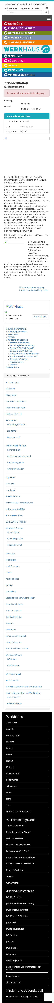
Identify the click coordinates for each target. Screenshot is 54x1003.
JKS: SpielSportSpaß (15, 928)
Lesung (9, 760)
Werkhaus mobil (13, 674)
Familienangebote (15, 462)
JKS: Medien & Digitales (17, 916)
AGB (30, 4)
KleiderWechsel (13, 496)
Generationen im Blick (16, 445)
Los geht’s (11, 430)
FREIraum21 (11, 420)
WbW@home (13, 665)
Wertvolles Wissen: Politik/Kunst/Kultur (24, 686)
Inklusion (10, 483)
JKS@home (12, 659)
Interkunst (10, 490)
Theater (13, 364)
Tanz (8, 805)
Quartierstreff (13, 437)
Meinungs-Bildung (14, 528)
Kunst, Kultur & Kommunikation (24, 353)
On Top (9, 585)
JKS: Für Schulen (13, 897)
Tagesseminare (17, 362)
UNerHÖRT (11, 629)
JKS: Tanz (10, 941)
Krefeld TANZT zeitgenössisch (19, 502)
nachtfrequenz (13, 566)
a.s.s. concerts (13, 697)
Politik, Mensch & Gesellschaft (23, 356)
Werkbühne (13, 367)
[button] (7, 328)
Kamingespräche (15, 538)
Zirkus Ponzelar (13, 982)
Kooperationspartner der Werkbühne (23, 693)
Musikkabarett (13, 773)
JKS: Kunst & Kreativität (17, 909)
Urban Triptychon (14, 642)
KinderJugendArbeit (17, 331)
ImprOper (10, 477)
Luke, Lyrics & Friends (16, 521)
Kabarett (10, 748)
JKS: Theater (11, 947)
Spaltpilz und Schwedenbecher (20, 598)
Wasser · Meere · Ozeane (17, 648)
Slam (8, 798)
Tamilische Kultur (14, 617)
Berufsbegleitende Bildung (22, 345)
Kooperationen (13, 976)
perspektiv (11, 591)
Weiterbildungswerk (18, 340)
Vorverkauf (22, 4)
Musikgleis (11, 559)
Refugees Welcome (18, 359)
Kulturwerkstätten (14, 515)
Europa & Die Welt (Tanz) (21, 351)
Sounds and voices (14, 604)
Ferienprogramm (14, 960)
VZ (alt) (11, 337)
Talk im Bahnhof (14, 545)
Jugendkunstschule (17, 328)
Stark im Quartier (14, 610)
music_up (10, 553)
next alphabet (12, 579)
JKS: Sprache (12, 935)
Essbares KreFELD (14, 414)
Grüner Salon (13, 532)
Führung (10, 741)
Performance (12, 779)
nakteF (9, 572)
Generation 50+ (14, 450)
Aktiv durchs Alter (15, 469)
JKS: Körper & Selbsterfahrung (20, 903)
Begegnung (11, 395)
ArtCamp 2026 (12, 382)
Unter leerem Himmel (16, 636)
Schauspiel (11, 786)
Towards (10, 623)
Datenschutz (40, 4)
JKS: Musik (11, 922)
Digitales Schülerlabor (16, 401)
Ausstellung (11, 722)
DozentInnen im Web (15, 407)
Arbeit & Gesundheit (19, 342)
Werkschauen (12, 680)
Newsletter (10, 4)
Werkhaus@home (14, 655)
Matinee (10, 767)
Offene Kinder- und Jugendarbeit (21, 996)
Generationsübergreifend (19, 456)
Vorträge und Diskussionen (18, 811)
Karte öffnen (40, 316)
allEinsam (10, 388)
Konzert (9, 754)
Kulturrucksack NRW (15, 509)
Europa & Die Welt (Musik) (22, 348)
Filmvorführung (13, 735)
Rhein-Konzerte (14, 703)
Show (8, 792)
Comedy (10, 729)
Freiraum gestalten (16, 424)
